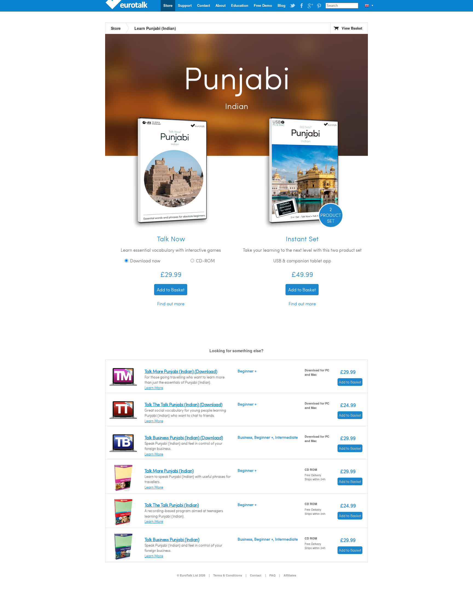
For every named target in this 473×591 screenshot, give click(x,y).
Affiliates (290, 575)
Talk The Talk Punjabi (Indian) (172, 505)
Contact (203, 5)
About (220, 5)
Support (185, 5)
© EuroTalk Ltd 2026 (191, 575)
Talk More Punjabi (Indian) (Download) (181, 371)
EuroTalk (127, 5)
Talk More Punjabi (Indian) (169, 471)
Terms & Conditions (227, 575)
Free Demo (263, 5)
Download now (144, 260)
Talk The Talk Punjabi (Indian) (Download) (184, 404)
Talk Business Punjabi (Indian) (172, 539)
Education (239, 5)
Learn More (154, 387)
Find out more (170, 303)
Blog (281, 5)
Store (167, 5)
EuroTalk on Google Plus (310, 6)
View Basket (352, 28)
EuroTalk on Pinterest (319, 6)
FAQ (272, 575)
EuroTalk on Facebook (301, 6)
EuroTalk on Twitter (292, 6)
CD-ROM (205, 260)
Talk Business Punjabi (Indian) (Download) (184, 437)
